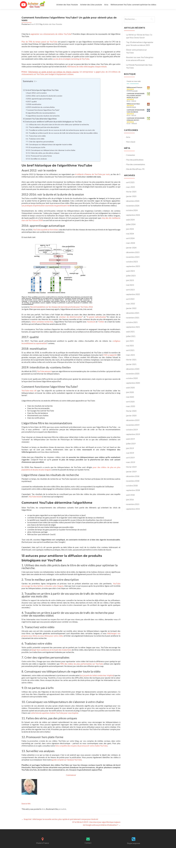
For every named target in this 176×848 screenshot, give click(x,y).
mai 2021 (130, 345)
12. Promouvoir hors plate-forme (40, 156)
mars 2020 (130, 406)
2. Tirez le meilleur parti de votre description (43, 127)
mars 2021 (130, 355)
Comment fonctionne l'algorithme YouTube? (43, 110)
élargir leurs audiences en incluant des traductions (51, 650)
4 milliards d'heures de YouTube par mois (92, 174)
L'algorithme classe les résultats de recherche (43, 116)
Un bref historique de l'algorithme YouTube (42, 90)
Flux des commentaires (135, 164)
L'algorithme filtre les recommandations (41, 113)
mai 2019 (130, 453)
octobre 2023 (132, 261)
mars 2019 (130, 462)
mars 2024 (130, 243)
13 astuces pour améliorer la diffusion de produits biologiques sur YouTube (53, 122)
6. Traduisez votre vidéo (35, 139)
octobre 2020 (132, 378)
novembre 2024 (132, 205)
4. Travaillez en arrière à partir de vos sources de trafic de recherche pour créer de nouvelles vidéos (62, 133)
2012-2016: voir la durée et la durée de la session (44, 96)
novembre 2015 (132, 504)
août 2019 (130, 439)
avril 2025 (130, 182)
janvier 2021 (131, 364)
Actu (106, 4)
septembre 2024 (133, 215)
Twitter (101, 321)
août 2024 (130, 219)
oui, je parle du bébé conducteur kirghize (97, 675)
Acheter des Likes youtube (91, 4)
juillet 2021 (130, 336)
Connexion (130, 155)
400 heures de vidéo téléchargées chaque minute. (87, 66)
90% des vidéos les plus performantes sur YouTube (81, 664)
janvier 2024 (131, 247)
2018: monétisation (34, 104)
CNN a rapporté (110, 355)
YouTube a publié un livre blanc (45, 229)
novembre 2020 (132, 373)
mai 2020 (130, 397)
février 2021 (131, 359)
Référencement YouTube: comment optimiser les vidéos (133, 4)
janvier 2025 (131, 196)
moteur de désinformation (71, 317)
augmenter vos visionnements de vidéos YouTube (50, 34)
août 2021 (130, 331)
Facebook (91, 321)
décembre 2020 (132, 369)
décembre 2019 (132, 420)
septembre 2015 (133, 509)
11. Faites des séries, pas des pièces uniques (43, 153)
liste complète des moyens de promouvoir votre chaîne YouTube (81, 746)
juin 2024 (130, 229)
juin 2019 (130, 448)
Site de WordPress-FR (135, 169)
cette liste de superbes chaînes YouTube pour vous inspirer (54, 713)
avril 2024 (130, 238)
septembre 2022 (133, 294)
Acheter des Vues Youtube (67, 4)
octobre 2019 (132, 429)
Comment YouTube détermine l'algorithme (40, 119)
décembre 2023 (132, 252)
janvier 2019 (131, 471)
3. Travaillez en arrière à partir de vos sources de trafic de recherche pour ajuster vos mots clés (61, 130)
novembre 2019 (132, 425)
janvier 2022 (131, 308)
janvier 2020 (131, 415)
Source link (26, 803)
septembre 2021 (133, 327)
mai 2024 (130, 233)
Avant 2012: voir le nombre (37, 93)
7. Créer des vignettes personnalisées (40, 142)
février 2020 (131, 411)
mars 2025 (130, 187)
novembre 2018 (132, 481)
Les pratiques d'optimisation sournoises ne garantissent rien (46, 205)
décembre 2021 (132, 313)
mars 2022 (130, 303)
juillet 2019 (130, 443)
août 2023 (130, 271)
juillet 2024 (130, 224)
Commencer (71, 775)
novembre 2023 (132, 257)
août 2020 (130, 387)
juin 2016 (130, 499)
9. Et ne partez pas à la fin (36, 147)
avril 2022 (130, 299)
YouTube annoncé (44, 371)
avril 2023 (130, 289)
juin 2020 (130, 392)
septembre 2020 (133, 383)
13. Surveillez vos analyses (37, 159)
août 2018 (130, 495)
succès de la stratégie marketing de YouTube (71, 59)
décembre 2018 (132, 476)
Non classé (130, 142)
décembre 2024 (132, 201)
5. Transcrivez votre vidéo (36, 136)
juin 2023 (130, 280)
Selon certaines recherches (42, 321)
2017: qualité (32, 102)
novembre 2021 (132, 317)
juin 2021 (130, 341)
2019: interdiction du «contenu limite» (41, 107)
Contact (88, 843)
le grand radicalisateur (96, 317)
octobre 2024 (132, 210)
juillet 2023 (130, 275)
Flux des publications (134, 159)
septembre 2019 (133, 434)
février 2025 (131, 191)
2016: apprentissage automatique (39, 99)
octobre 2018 (132, 485)
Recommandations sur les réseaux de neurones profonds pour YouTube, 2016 (61, 307)
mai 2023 (130, 285)
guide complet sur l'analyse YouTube (67, 760)
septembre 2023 (133, 266)
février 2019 (131, 467)
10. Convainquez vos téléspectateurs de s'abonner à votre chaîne (51, 150)
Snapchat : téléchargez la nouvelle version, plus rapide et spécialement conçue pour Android (60, 819)
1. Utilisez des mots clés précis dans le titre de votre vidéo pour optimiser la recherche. (58, 124)
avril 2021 (130, 350)
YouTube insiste (35, 496)
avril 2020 (130, 401)
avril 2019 (130, 457)
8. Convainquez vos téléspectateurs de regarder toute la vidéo (49, 144)
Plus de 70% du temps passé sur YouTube (39, 41)
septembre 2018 (133, 490)
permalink (62, 809)
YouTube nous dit (29, 390)
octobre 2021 (132, 322)
